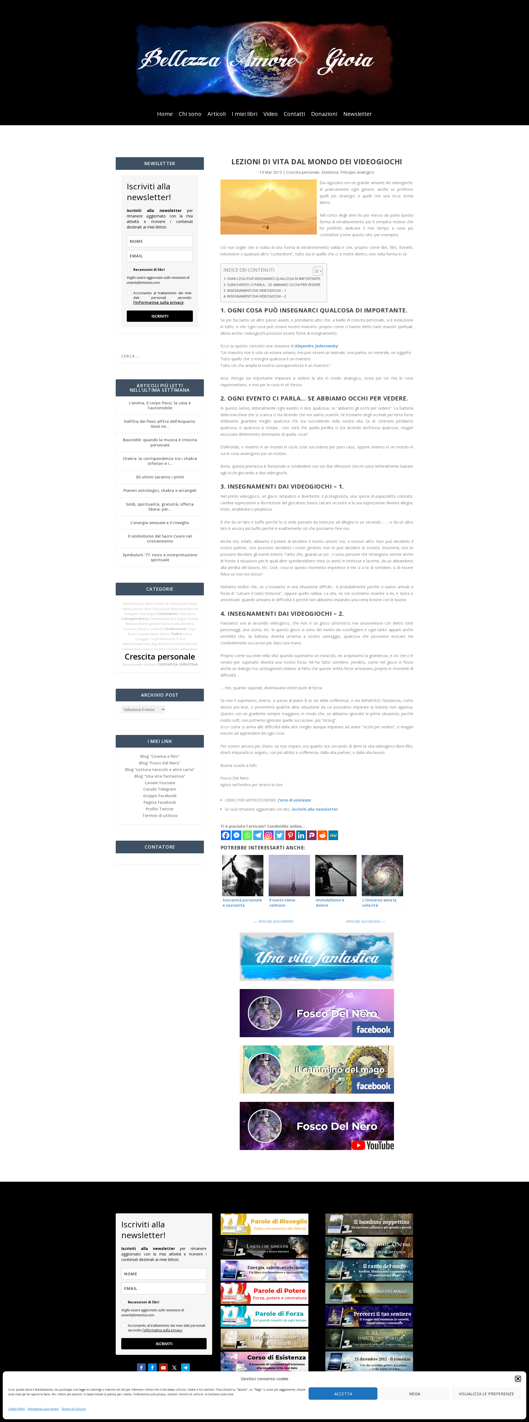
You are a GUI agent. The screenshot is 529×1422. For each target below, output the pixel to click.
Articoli (216, 115)
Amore (180, 644)
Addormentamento (137, 644)
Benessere (166, 644)
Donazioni (324, 115)
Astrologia (147, 614)
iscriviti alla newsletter (315, 809)
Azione (164, 634)
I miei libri (244, 115)
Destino (159, 649)
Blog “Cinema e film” (160, 756)
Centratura (187, 614)
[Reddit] (322, 835)
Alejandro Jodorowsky (316, 345)
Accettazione (175, 628)
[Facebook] (226, 835)
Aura (148, 609)
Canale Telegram (159, 789)
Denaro (143, 629)
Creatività (157, 629)
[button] (518, 1379)
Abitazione (179, 609)
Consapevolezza (135, 618)
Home (165, 115)
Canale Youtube (160, 782)
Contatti (294, 115)
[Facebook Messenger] (236, 835)
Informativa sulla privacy (43, 1409)
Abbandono (189, 649)
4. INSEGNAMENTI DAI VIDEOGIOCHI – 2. (255, 296)
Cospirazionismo (162, 639)
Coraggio (142, 639)
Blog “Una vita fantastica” (159, 776)
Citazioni (172, 649)
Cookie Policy (16, 1409)
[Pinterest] (290, 835)
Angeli (182, 619)
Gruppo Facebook (160, 795)
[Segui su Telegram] (185, 1367)
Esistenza (330, 172)
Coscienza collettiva (178, 664)
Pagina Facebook (160, 802)
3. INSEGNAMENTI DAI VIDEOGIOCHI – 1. (255, 290)
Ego (155, 644)
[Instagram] (269, 835)
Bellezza (132, 624)
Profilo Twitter (160, 808)
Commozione (132, 649)
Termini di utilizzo (73, 1409)
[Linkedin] (301, 835)
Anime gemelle (150, 624)
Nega (414, 1393)
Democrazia (171, 624)
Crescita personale (160, 656)
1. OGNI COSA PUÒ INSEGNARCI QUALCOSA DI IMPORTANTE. (272, 278)
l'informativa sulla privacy (158, 302)
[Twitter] (279, 835)
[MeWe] (333, 835)
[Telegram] (258, 835)
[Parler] (312, 835)
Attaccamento (132, 664)
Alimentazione (133, 604)
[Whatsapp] (247, 835)
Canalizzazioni (132, 609)
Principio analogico (357, 172)
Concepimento (147, 634)
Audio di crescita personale (176, 604)
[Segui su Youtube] (163, 1367)
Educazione (161, 609)
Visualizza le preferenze (486, 1393)
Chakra (176, 633)
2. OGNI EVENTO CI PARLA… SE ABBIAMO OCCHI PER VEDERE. (272, 284)
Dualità (193, 619)
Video (270, 115)
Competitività (159, 619)
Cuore (187, 634)
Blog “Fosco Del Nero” (159, 763)
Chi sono (190, 115)
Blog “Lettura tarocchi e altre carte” (160, 769)
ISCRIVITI (160, 316)
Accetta (343, 1393)
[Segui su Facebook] (141, 1367)
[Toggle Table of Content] (315, 271)
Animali (191, 644)
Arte (173, 619)
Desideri (150, 664)
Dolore (148, 649)
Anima (150, 604)
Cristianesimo (167, 613)
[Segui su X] (174, 1367)
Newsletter (357, 115)
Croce (180, 639)
